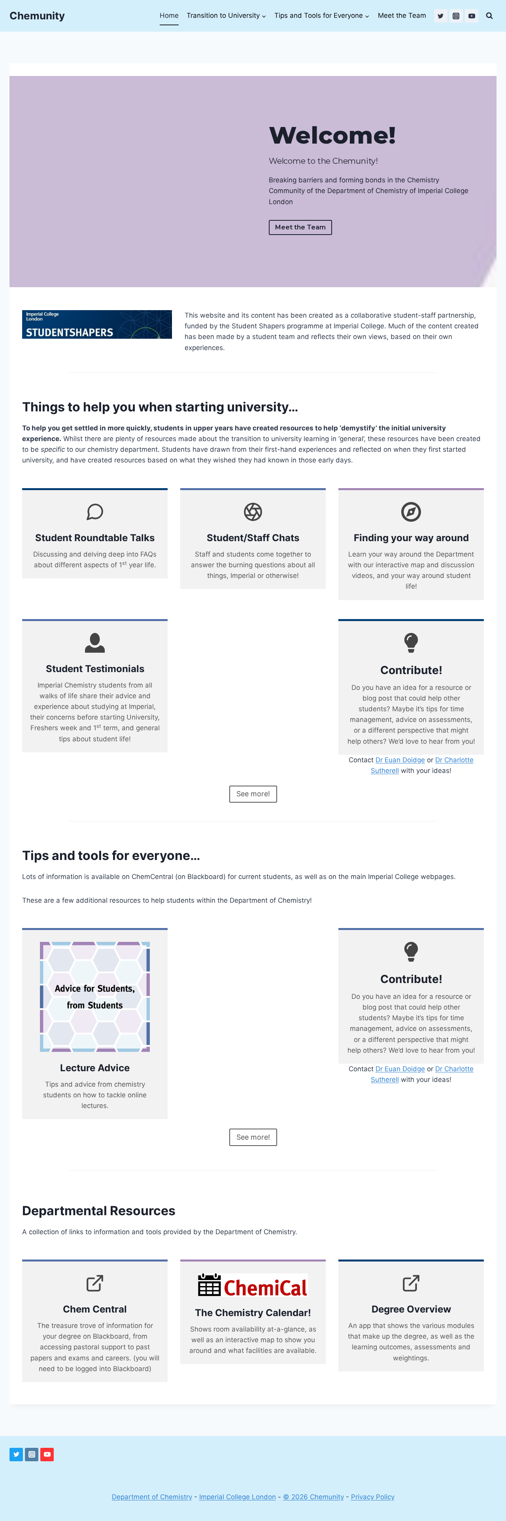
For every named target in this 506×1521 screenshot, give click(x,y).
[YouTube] (471, 16)
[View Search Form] (489, 16)
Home (169, 15)
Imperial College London (237, 1497)
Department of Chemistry (152, 1497)
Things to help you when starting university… (160, 407)
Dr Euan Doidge (400, 760)
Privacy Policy (373, 1497)
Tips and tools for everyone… (111, 855)
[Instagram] (456, 16)
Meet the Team (402, 15)
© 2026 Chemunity (313, 1497)
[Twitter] (440, 16)
